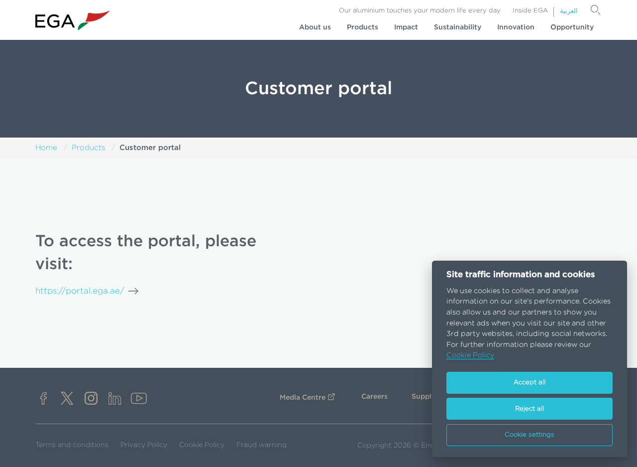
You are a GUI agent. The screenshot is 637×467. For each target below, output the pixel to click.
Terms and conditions (71, 445)
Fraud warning (261, 445)
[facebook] (43, 399)
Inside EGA (530, 10)
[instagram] (91, 399)
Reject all (529, 409)
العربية (569, 11)
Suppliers (428, 396)
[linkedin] (115, 399)
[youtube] (139, 399)
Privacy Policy (143, 445)
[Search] (596, 10)
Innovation (515, 27)
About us (315, 27)
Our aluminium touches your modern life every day (420, 10)
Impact (406, 27)
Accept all (529, 382)
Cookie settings (529, 435)
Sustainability (457, 27)
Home (46, 148)
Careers (374, 396)
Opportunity (572, 27)
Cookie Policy (201, 445)
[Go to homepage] (72, 20)
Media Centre (302, 397)
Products (362, 27)
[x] (67, 399)
